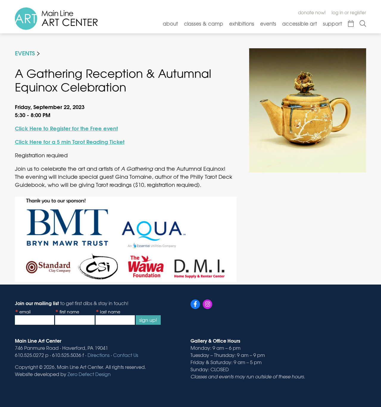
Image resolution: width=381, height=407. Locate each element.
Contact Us (125, 354)
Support (332, 23)
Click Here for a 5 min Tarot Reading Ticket (69, 141)
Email (25, 312)
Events (268, 23)
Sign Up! (148, 319)
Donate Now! (312, 12)
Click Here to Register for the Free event (66, 128)
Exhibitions (241, 23)
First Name (69, 312)
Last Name (110, 312)
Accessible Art (299, 23)
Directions (99, 354)
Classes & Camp (203, 23)
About (170, 23)
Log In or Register (349, 12)
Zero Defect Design (89, 374)
